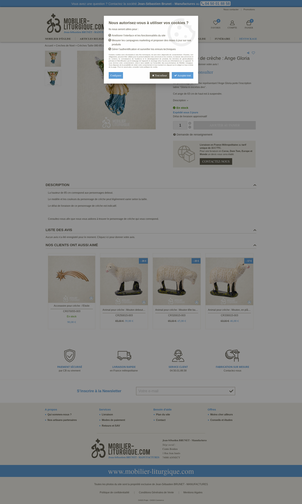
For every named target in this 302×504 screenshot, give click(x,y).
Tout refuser (160, 75)
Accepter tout (184, 75)
